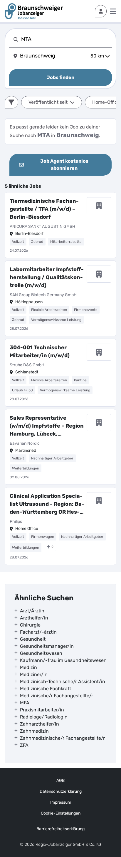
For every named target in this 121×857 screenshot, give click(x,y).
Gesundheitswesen (41, 653)
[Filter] (11, 102)
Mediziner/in (34, 674)
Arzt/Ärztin (32, 611)
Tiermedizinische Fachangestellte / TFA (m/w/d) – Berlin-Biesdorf (44, 209)
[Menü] (113, 11)
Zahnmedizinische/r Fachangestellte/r (62, 738)
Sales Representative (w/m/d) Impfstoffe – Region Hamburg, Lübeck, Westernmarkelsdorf (47, 426)
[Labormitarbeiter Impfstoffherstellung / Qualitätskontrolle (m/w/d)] (60, 298)
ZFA (24, 745)
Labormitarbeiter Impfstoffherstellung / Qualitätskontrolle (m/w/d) (47, 277)
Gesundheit (33, 639)
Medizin (28, 667)
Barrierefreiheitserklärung (60, 828)
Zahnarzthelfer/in (39, 724)
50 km (97, 56)
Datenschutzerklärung (61, 791)
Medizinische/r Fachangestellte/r (56, 695)
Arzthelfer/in (34, 618)
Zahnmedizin (34, 731)
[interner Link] (34, 11)
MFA (24, 703)
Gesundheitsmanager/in (47, 646)
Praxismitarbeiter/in (42, 710)
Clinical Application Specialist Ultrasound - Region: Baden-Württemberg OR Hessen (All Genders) (47, 504)
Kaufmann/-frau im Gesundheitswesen (63, 660)
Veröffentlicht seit (48, 102)
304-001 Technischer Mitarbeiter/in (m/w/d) (40, 351)
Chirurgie (30, 625)
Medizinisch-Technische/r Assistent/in (62, 681)
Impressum (60, 802)
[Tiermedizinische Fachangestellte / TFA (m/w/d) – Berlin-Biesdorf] (60, 225)
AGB (60, 780)
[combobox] (65, 39)
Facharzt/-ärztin (38, 632)
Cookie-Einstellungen (60, 813)
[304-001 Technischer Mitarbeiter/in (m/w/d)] (60, 372)
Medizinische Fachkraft (45, 688)
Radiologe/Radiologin (44, 717)
